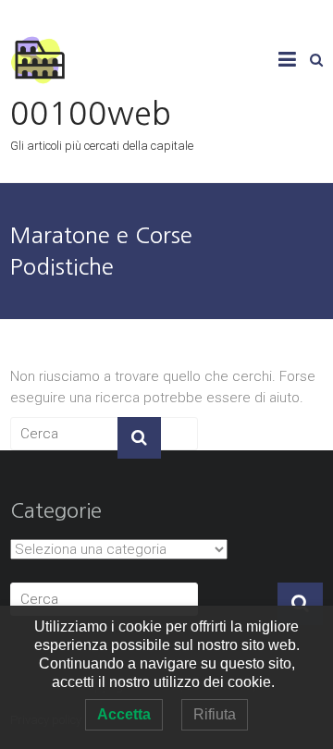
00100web (90, 113)
